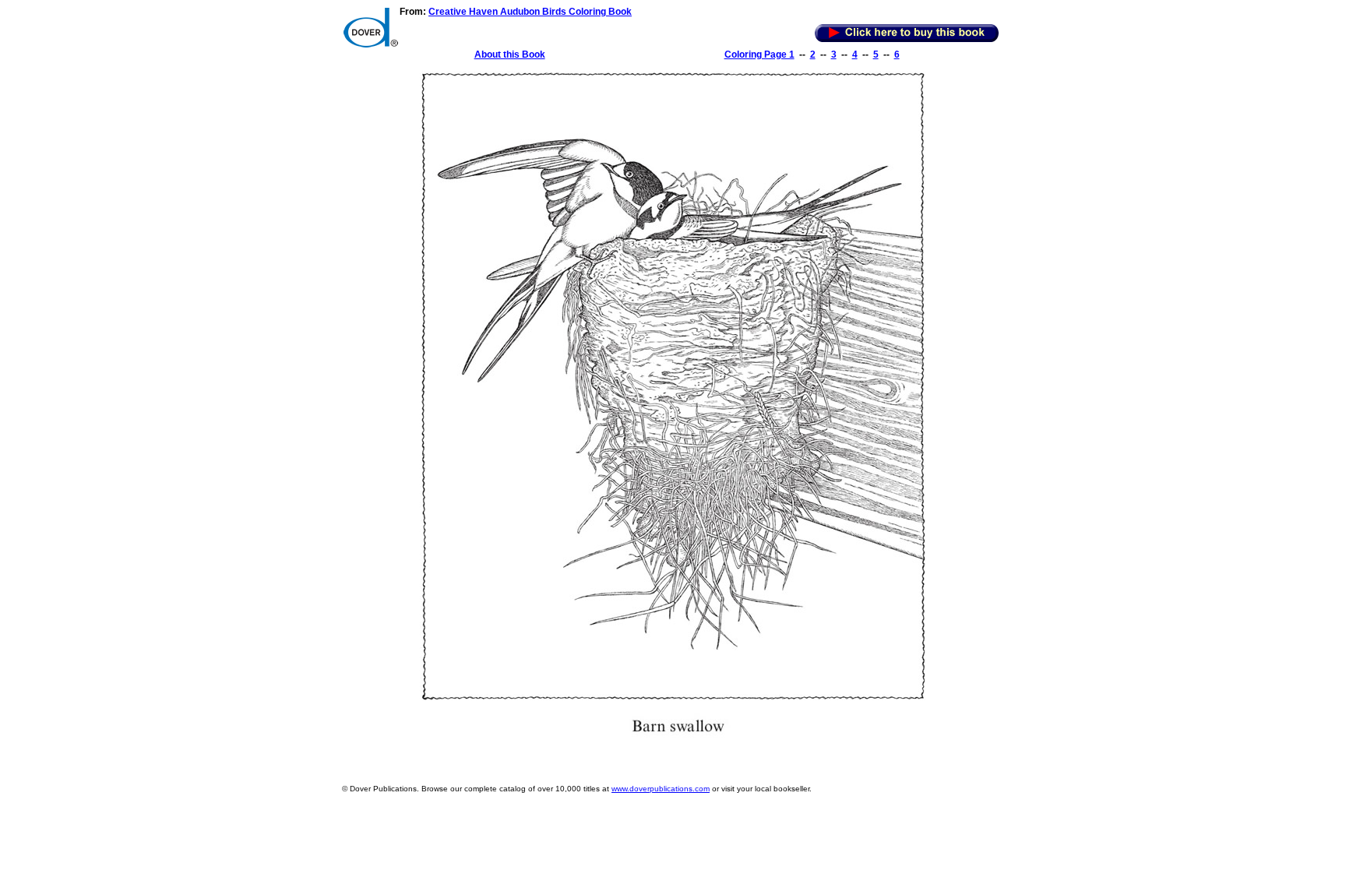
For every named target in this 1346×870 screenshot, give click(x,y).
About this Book (509, 54)
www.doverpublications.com (660, 788)
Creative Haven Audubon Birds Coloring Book (530, 11)
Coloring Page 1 (759, 54)
